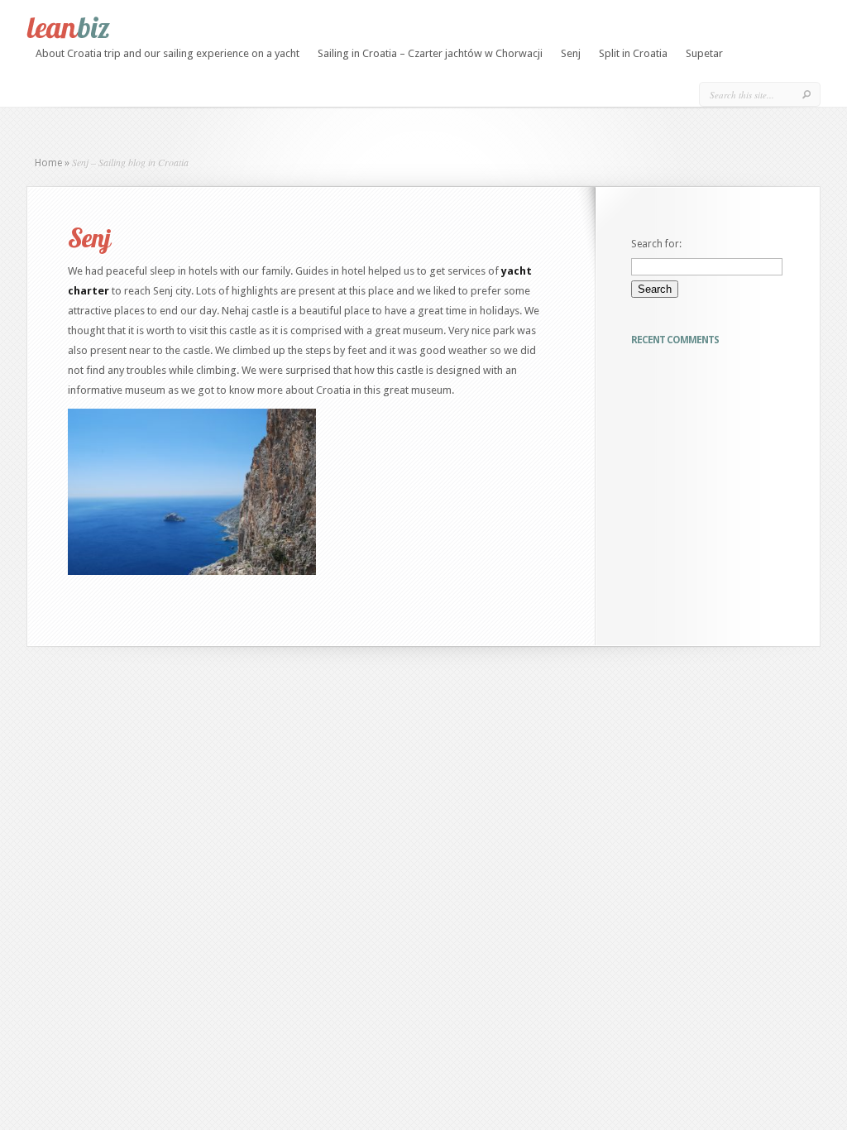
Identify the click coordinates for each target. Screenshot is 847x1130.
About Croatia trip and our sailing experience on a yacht (167, 53)
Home (48, 163)
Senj (571, 53)
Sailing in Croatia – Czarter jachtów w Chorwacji (430, 53)
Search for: (656, 244)
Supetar (704, 53)
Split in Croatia (633, 53)
